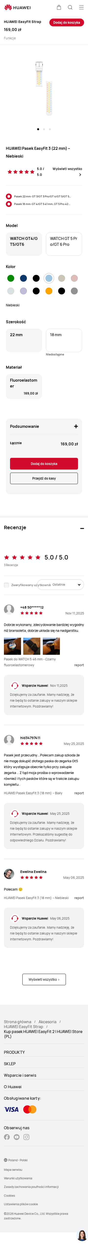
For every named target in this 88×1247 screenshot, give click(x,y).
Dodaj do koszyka (66, 22)
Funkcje (10, 38)
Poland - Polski (18, 1160)
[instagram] (26, 1138)
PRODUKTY (14, 1052)
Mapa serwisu (13, 1170)
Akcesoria (47, 1021)
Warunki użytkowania (18, 1178)
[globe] (5, 1160)
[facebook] (7, 1138)
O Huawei (13, 1086)
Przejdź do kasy (44, 478)
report (79, 665)
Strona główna (17, 1021)
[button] (59, 7)
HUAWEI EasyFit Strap (23, 1026)
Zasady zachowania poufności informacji (31, 1187)
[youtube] (17, 1138)
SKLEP (10, 1063)
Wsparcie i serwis (20, 1075)
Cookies (9, 1195)
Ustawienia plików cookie (21, 1204)
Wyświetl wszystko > (44, 979)
